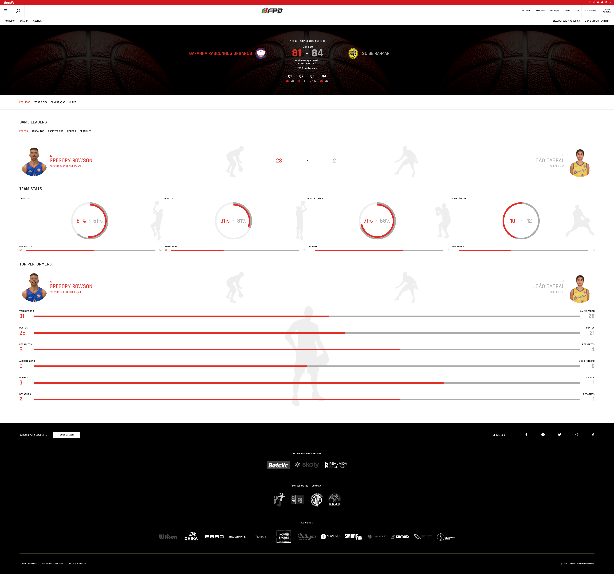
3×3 (577, 10)
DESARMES (85, 131)
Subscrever (67, 434)
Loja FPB (526, 10)
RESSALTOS (38, 131)
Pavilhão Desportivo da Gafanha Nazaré (307, 62)
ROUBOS (71, 131)
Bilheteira (540, 10)
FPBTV (567, 10)
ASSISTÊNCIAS (55, 131)
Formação (554, 10)
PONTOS (23, 131)
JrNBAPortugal (607, 10)
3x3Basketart (590, 10)
